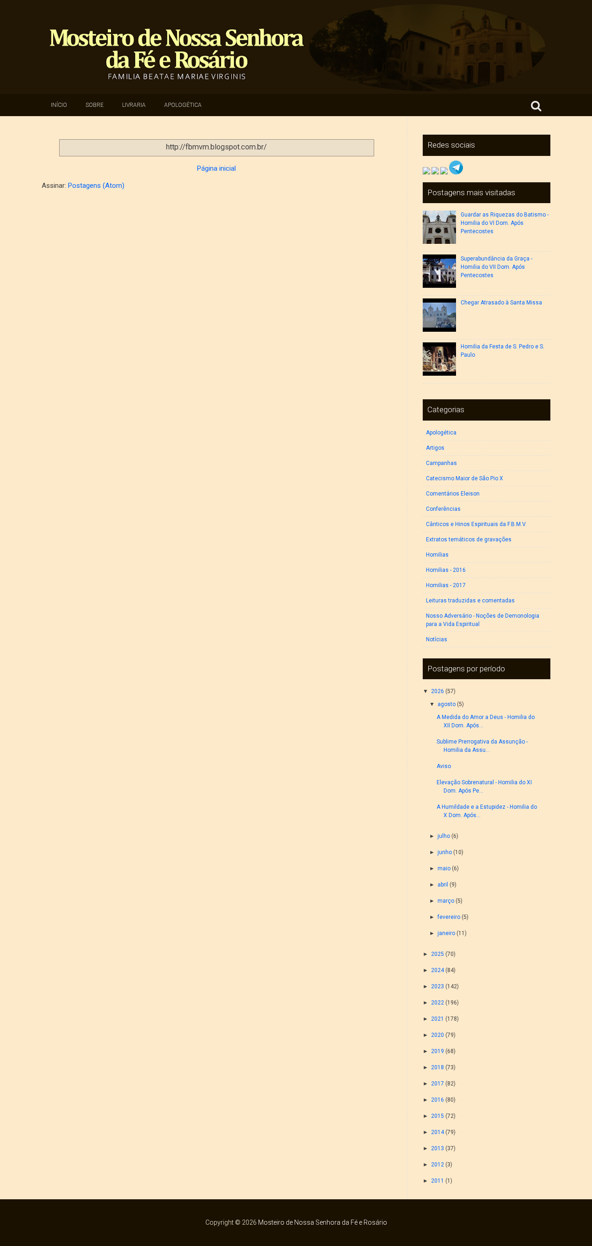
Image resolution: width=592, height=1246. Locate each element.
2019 (437, 1051)
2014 (437, 1132)
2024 (437, 970)
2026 (437, 691)
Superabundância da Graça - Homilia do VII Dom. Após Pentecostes (496, 267)
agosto (447, 704)
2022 (437, 1002)
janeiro (446, 933)
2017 (437, 1083)
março (446, 901)
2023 (437, 986)
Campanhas (441, 463)
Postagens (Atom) (96, 185)
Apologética (183, 105)
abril (443, 884)
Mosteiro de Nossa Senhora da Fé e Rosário (322, 1222)
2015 (437, 1116)
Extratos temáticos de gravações (469, 539)
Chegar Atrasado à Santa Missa (501, 302)
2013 (437, 1148)
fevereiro (449, 917)
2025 (437, 954)
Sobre (95, 105)
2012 (437, 1164)
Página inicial (216, 168)
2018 (437, 1067)
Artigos (435, 448)
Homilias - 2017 (446, 585)
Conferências (443, 509)
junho (445, 852)
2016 (437, 1100)
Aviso (444, 766)
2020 (437, 1035)
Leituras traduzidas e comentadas (470, 600)
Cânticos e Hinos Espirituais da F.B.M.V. (476, 524)
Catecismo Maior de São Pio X (464, 478)
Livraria (134, 105)
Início (59, 105)
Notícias (436, 639)
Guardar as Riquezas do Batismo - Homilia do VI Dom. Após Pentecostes (505, 223)
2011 (437, 1181)
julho (444, 836)
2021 (437, 1019)
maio (444, 868)
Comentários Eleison (453, 493)
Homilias (437, 555)
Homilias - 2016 (446, 570)
